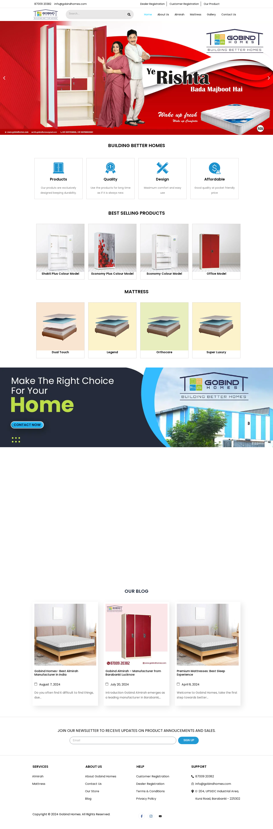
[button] (4, 78)
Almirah (179, 14)
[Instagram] (151, 816)
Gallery (211, 14)
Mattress (195, 14)
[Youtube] (160, 816)
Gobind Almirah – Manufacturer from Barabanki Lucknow (133, 673)
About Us (163, 14)
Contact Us (228, 14)
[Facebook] (141, 816)
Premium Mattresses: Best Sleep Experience (201, 673)
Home (148, 14)
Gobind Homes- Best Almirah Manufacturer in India (56, 673)
